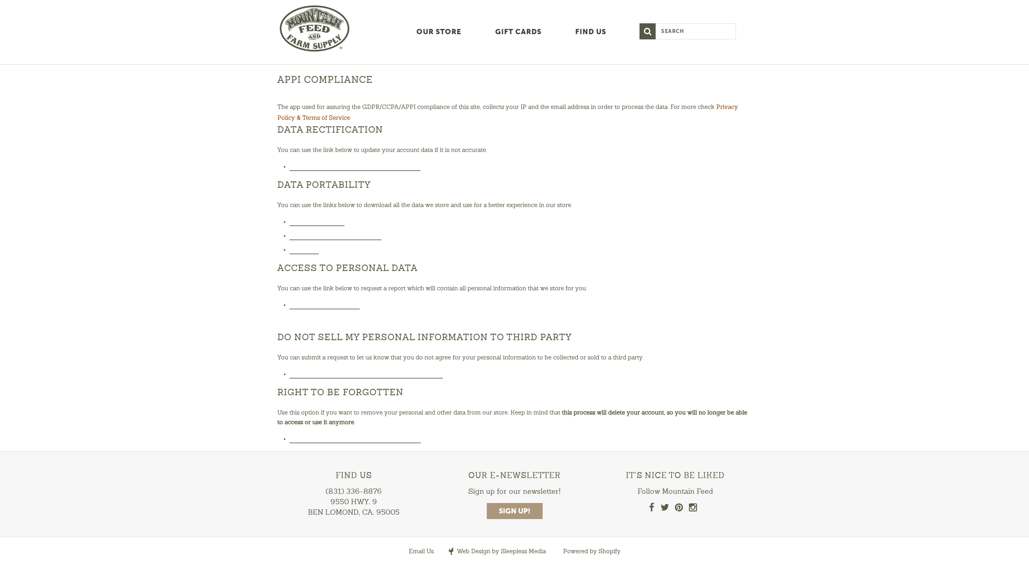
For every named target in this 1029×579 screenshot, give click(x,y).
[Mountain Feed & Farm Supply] (333, 29)
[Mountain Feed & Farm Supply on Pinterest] (679, 509)
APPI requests (316, 221)
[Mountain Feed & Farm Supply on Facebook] (651, 509)
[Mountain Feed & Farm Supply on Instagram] (693, 509)
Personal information (335, 235)
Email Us (421, 552)
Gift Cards (518, 32)
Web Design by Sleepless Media (501, 552)
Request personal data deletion (355, 438)
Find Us (590, 32)
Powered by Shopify (592, 552)
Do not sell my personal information (366, 373)
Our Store (438, 32)
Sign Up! (515, 511)
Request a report (324, 304)
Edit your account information (354, 166)
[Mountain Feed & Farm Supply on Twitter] (664, 509)
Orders (304, 249)
